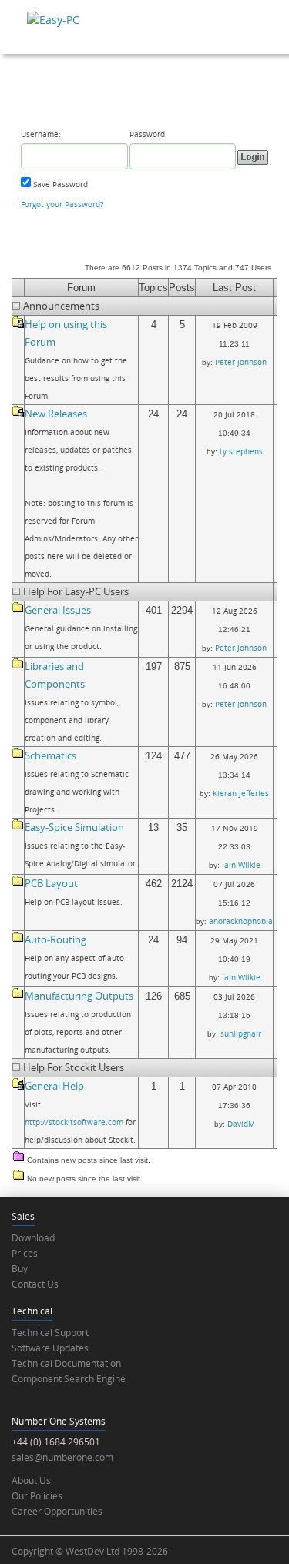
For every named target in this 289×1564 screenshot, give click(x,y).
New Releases (56, 413)
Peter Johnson (241, 362)
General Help (54, 1086)
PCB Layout (51, 883)
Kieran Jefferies (241, 793)
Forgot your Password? (62, 204)
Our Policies (37, 1495)
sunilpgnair (240, 1033)
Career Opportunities (57, 1511)
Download (33, 1237)
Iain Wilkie (241, 864)
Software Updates (50, 1348)
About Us (31, 1480)
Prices (25, 1253)
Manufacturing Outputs (79, 996)
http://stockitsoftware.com (74, 1122)
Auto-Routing (55, 939)
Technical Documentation (66, 1363)
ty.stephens (241, 451)
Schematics (50, 755)
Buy (20, 1268)
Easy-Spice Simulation (74, 827)
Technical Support (50, 1332)
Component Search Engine (69, 1378)
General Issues (58, 610)
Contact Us (35, 1284)
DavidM (241, 1123)
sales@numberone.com (62, 1457)
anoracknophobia (241, 921)
